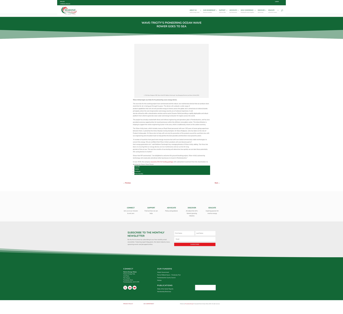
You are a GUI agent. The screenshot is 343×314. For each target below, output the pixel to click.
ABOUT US (194, 11)
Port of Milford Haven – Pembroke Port (169, 275)
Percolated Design (189, 303)
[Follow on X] (125, 288)
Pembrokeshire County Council (166, 278)
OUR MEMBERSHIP (209, 11)
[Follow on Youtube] (134, 288)
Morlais (159, 280)
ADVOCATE (233, 11)
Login (277, 1)
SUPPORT (222, 11)
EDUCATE (272, 11)
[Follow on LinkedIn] (130, 288)
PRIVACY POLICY (128, 303)
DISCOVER (261, 11)
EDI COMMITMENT (149, 303)
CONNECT (131, 208)
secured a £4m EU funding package (162, 162)
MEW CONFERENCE (247, 11)
